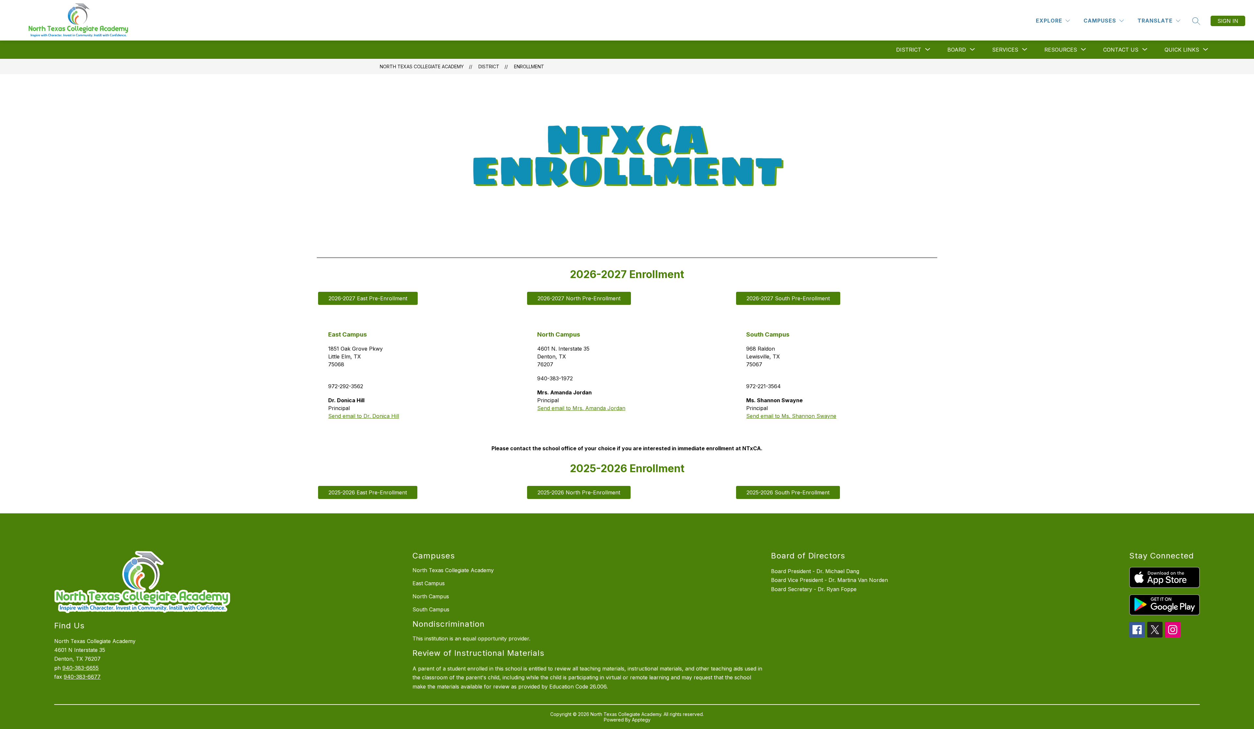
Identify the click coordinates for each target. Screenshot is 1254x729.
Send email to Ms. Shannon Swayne (791, 416)
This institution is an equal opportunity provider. (471, 638)
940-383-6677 (82, 676)
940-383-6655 (80, 668)
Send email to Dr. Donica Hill (363, 416)
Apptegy (641, 719)
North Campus (430, 596)
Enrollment (529, 66)
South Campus (430, 609)
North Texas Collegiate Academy (422, 66)
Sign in (1227, 21)
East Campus (428, 583)
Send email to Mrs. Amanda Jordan (581, 408)
